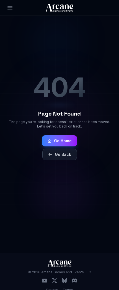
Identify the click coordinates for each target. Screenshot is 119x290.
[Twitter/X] (54, 280)
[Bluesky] (64, 280)
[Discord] (74, 280)
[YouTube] (44, 280)
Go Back (63, 154)
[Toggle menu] (9, 7)
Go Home (63, 140)
